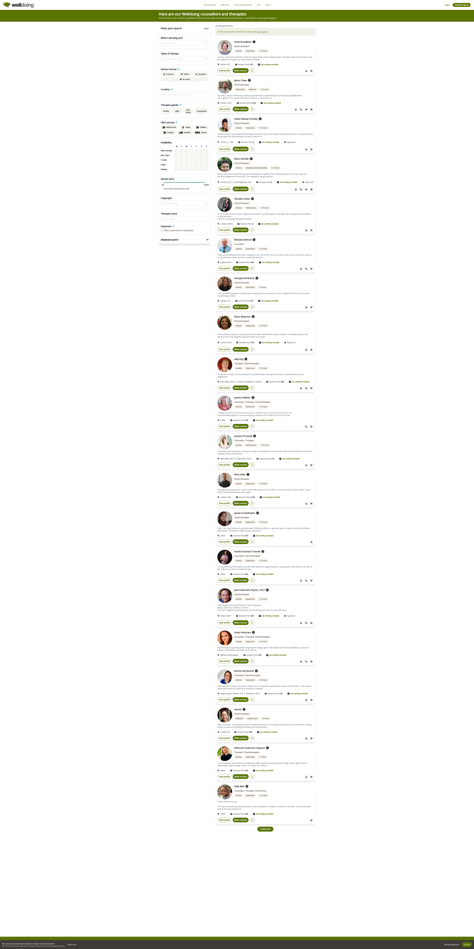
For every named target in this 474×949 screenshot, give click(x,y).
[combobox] (185, 94)
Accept (467, 944)
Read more (72, 944)
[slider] (163, 182)
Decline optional (451, 944)
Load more (265, 829)
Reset (206, 28)
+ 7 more (262, 757)
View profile (224, 70)
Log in (447, 5)
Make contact (240, 70)
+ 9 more (265, 718)
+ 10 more (263, 51)
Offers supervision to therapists (178, 230)
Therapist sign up (462, 5)
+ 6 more (262, 287)
